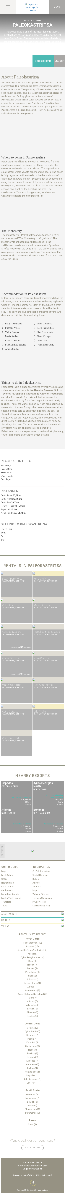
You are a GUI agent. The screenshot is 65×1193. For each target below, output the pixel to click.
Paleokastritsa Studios (15, 344)
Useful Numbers (40, 875)
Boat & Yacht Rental (11, 898)
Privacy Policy (39, 902)
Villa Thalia (43, 340)
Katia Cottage (43, 336)
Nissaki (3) (32, 965)
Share (60, 61)
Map (34, 890)
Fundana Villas (12, 328)
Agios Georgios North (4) (32, 957)
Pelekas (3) (32, 1053)
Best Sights (7, 875)
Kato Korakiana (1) (32, 1079)
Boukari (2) (32, 1102)
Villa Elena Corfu (45, 344)
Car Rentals (7, 890)
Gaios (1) (32, 1124)
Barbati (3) (32, 968)
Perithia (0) (32, 1016)
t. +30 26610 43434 (32, 1162)
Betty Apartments (13, 323)
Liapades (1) (32, 1075)
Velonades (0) (32, 1005)
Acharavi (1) (32, 979)
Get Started (32, 1148)
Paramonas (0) (32, 1113)
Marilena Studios (45, 328)
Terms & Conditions (42, 898)
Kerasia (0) (32, 1009)
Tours (4, 905)
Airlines (36, 883)
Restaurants (7, 883)
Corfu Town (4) (32, 1046)
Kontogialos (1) (32, 1072)
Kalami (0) (32, 998)
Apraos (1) (32, 987)
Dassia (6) (32, 1039)
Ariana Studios (12, 349)
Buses (35, 879)
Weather (36, 886)
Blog (3, 871)
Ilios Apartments (45, 332)
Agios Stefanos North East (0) (32, 994)
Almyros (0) (32, 1012)
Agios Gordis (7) (32, 1031)
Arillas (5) (32, 954)
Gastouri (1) (32, 1083)
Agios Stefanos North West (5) (32, 950)
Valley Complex (13, 332)
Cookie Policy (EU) (41, 905)
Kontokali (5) (32, 1042)
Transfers (6, 902)
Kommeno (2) (32, 1064)
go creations (43, 1190)
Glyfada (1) (32, 1068)
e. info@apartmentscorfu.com (32, 1165)
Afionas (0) (32, 1001)
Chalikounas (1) (32, 1109)
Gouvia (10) (32, 1028)
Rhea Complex (44, 323)
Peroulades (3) (32, 972)
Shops (4, 879)
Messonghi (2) (32, 1098)
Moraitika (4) (32, 1094)
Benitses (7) (32, 1035)
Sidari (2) (32, 976)
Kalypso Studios (13, 340)
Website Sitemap (40, 894)
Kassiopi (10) (32, 946)
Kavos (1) (32, 1105)
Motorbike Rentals (10, 894)
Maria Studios (11, 336)
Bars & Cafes (7, 886)
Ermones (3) (32, 1061)
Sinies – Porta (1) (32, 983)
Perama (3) (32, 1057)
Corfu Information (41, 871)
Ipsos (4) (32, 1050)
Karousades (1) (32, 990)
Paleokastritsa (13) (32, 943)
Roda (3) (32, 961)
